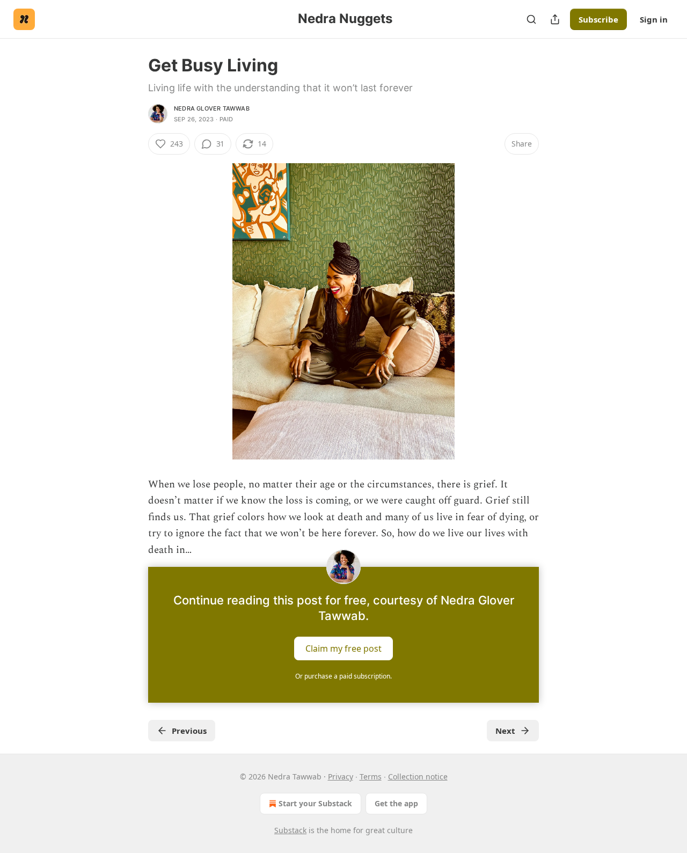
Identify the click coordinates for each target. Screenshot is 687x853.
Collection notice (418, 776)
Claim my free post (343, 648)
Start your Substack (315, 803)
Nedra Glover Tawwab (212, 108)
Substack (290, 830)
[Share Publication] (555, 19)
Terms (371, 776)
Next (505, 730)
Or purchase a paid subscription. (343, 676)
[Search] (531, 19)
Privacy (340, 776)
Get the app (396, 803)
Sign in (654, 19)
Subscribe (598, 19)
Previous (189, 730)
